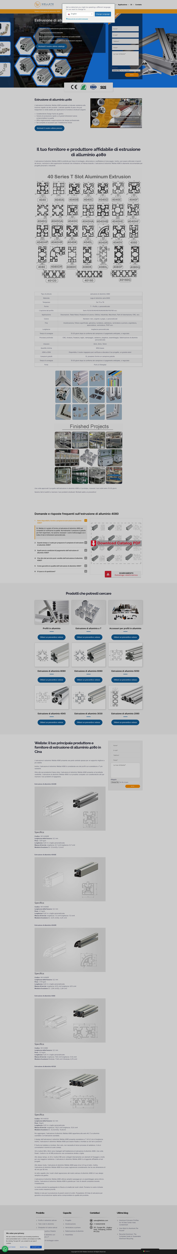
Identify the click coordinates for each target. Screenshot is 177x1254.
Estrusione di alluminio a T (88, 628)
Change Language (103, 14)
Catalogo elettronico (126, 574)
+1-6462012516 (99, 1224)
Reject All (24, 1247)
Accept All (36, 1247)
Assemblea (69, 1235)
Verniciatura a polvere (72, 1227)
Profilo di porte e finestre (47, 1231)
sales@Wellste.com (101, 1220)
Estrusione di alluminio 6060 (88, 671)
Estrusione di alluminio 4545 (52, 713)
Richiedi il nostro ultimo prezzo (49, 128)
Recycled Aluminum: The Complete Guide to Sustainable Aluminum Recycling (130, 1236)
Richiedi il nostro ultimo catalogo (51, 46)
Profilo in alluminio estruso (47, 1220)
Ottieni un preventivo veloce (51, 637)
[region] (24, 1240)
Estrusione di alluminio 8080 (52, 671)
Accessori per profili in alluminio (125, 628)
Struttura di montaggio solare (48, 1240)
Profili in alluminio (51, 628)
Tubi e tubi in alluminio (46, 1224)
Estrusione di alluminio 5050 (125, 671)
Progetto (68, 1220)
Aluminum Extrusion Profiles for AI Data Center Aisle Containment (129, 1222)
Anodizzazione (70, 1224)
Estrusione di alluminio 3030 (88, 713)
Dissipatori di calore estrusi (47, 1227)
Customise (11, 1247)
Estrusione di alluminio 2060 (125, 713)
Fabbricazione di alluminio (74, 1231)
